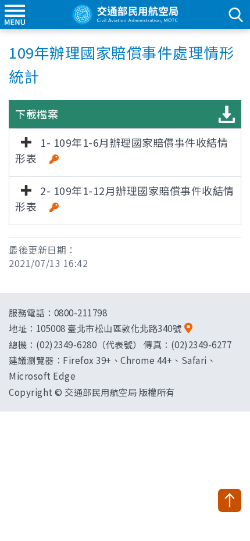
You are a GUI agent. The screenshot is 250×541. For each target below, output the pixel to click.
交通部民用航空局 (125, 14)
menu (14, 14)
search (235, 14)
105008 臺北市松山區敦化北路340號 (109, 328)
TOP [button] (229, 500)
